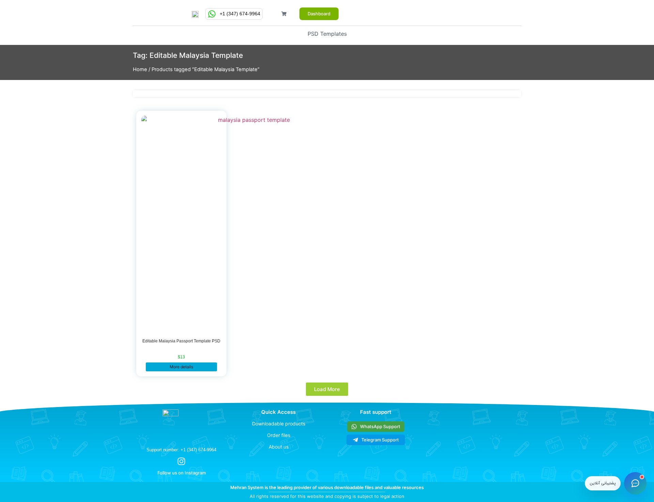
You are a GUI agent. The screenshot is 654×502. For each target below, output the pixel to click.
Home (140, 69)
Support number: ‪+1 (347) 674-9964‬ (181, 449)
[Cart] (284, 14)
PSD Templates (327, 33)
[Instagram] (181, 461)
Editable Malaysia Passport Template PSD (181, 341)
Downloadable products (278, 423)
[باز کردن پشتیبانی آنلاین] (635, 483)
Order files (278, 435)
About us (279, 447)
